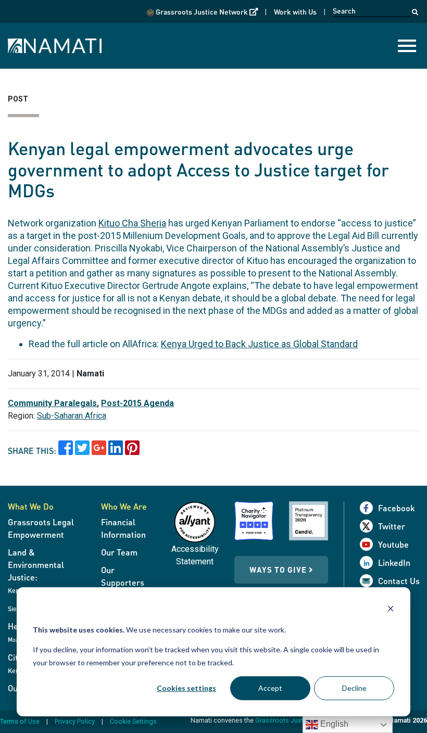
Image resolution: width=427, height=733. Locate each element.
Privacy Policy (75, 721)
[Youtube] (369, 544)
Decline (354, 688)
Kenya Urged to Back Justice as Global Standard (259, 343)
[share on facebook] (65, 451)
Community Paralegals (52, 403)
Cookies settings (186, 688)
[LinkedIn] (369, 562)
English (333, 723)
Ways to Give (279, 569)
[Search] (415, 9)
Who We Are (124, 506)
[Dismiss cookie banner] (390, 609)
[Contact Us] (369, 580)
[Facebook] (369, 507)
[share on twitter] (82, 451)
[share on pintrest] (132, 451)
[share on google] (99, 451)
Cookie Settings (133, 721)
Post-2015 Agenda (137, 403)
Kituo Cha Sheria (132, 223)
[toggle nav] (407, 46)
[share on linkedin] (115, 451)
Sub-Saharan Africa (71, 416)
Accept (270, 688)
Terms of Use (20, 721)
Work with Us (295, 11)
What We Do (31, 506)
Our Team (119, 552)
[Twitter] (369, 526)
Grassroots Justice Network (206, 11)
